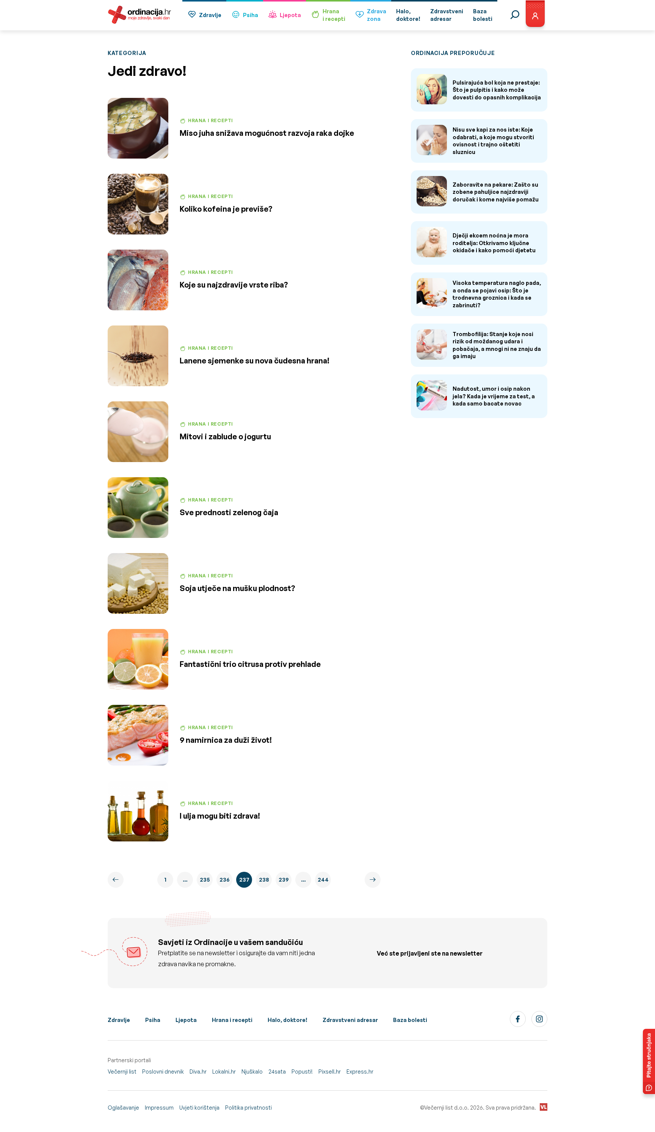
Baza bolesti (410, 1020)
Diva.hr (198, 1071)
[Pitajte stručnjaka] (649, 1061)
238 (264, 879)
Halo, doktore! (287, 1020)
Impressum (159, 1107)
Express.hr (359, 1071)
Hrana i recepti (232, 1020)
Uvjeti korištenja (199, 1107)
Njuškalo (252, 1071)
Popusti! (302, 1071)
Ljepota (290, 15)
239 (284, 879)
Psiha (250, 15)
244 (323, 879)
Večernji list (122, 1071)
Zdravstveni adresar (350, 1020)
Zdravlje (210, 15)
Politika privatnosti (248, 1107)
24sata (277, 1071)
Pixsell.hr (329, 1071)
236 (224, 879)
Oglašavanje (123, 1107)
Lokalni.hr (224, 1071)
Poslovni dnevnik (163, 1071)
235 (205, 879)
